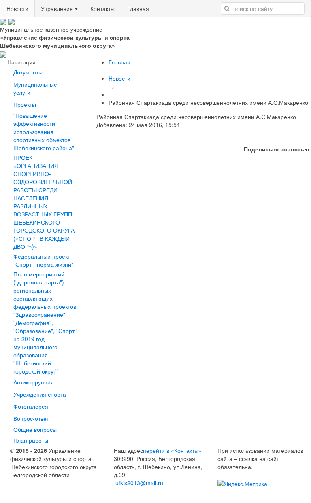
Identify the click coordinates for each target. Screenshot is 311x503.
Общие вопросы (35, 429)
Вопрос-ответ (32, 418)
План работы (30, 440)
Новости (17, 8)
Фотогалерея (30, 406)
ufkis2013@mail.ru (139, 483)
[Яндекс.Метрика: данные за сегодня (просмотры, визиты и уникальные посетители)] (242, 484)
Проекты (26, 104)
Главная (138, 8)
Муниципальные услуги (35, 88)
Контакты (102, 8)
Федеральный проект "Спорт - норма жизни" (43, 260)
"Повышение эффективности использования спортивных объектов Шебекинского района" (43, 131)
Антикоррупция (33, 382)
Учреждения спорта (39, 394)
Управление (58, 8)
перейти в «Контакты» (172, 450)
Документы (28, 72)
